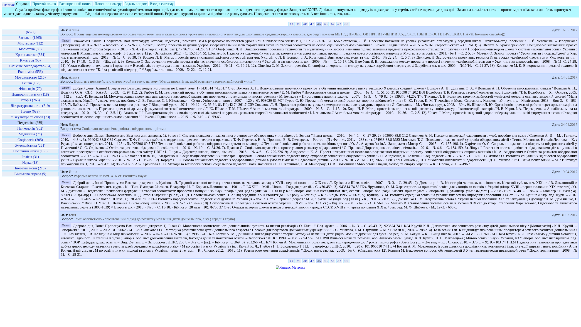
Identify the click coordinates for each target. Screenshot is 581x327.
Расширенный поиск (75, 4)
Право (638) (30, 111)
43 (339, 24)
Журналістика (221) (30, 145)
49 (298, 24)
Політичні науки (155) (30, 151)
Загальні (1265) (30, 38)
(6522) (30, 32)
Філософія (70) (30, 89)
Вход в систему (162, 4)
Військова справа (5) (30, 174)
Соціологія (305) (30, 140)
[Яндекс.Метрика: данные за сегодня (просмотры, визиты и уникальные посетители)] (290, 267)
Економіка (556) (30, 72)
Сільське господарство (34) (30, 66)
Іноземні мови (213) (30, 168)
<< (291, 24)
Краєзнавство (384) (30, 55)
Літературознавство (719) (30, 106)
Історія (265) (30, 100)
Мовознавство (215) (30, 77)
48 (305, 24)
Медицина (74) (30, 134)
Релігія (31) (30, 157)
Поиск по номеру (108, 4)
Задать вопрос (136, 4)
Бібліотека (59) (30, 49)
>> (346, 24)
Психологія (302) (30, 128)
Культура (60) (30, 60)
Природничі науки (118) (30, 94)
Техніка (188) (30, 83)
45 (325, 24)
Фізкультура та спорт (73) (30, 117)
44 (332, 24)
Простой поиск (44, 4)
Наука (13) (30, 162)
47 (312, 24)
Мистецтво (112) (30, 43)
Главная (8, 5)
